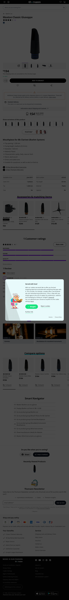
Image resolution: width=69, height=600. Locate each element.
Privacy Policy (58, 317)
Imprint (51, 317)
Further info (29, 312)
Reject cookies (45, 306)
